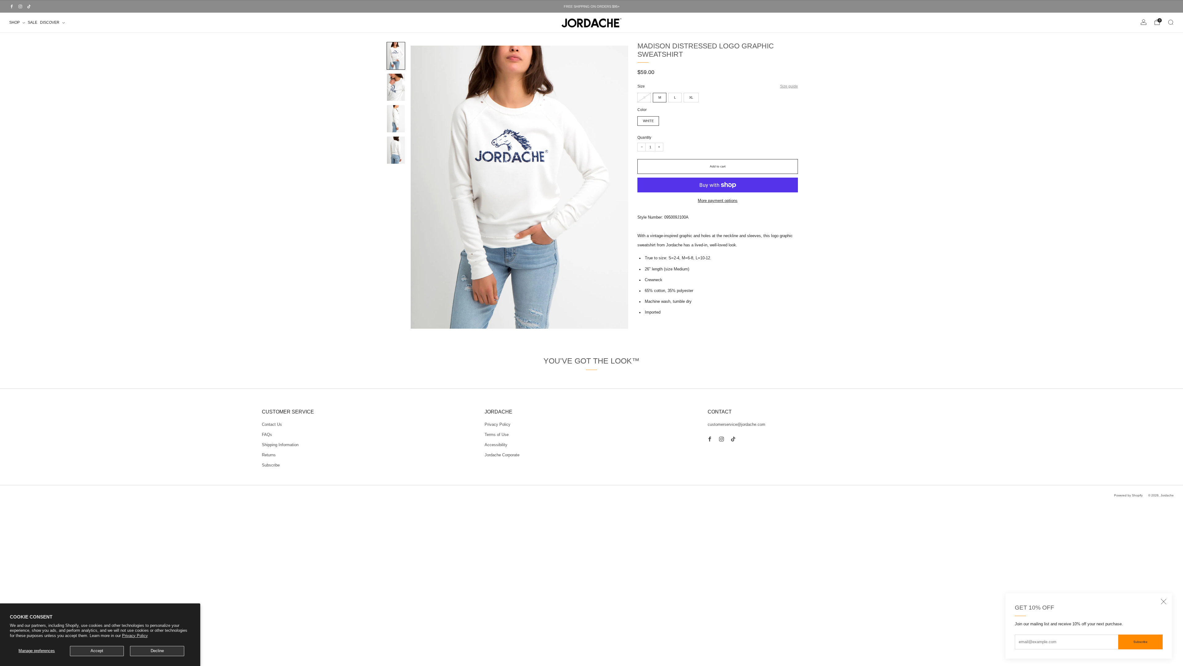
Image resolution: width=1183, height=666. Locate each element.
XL (691, 97)
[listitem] (591, 6)
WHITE (648, 121)
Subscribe (1140, 641)
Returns (269, 455)
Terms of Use (497, 435)
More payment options (718, 201)
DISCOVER (49, 22)
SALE (32, 22)
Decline (157, 651)
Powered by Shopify (1128, 495)
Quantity (644, 137)
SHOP (14, 22)
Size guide (789, 86)
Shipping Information (280, 445)
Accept (97, 651)
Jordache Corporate (502, 455)
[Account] (1143, 22)
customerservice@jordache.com (736, 424)
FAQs (267, 435)
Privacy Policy (135, 636)
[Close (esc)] (1163, 601)
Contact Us (272, 424)
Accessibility (496, 445)
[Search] (1171, 22)
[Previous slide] (422, 187)
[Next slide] (616, 187)
